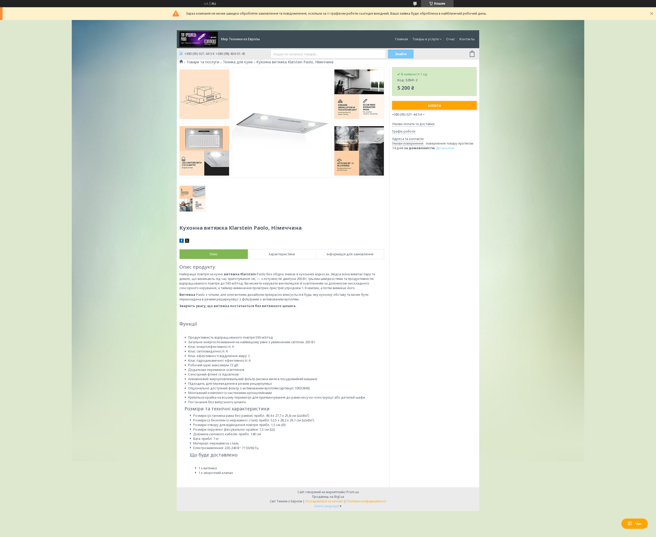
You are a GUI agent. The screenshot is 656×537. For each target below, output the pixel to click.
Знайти (401, 54)
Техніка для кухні (238, 62)
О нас (450, 39)
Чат (638, 524)
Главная (401, 39)
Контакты (467, 39)
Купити (434, 106)
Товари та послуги (203, 62)
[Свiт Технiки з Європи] (198, 38)
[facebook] (181, 241)
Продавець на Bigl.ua (328, 496)
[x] (187, 241)
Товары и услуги (425, 39)
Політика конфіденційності (366, 501)
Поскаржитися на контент (324, 501)
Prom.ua (352, 492)
